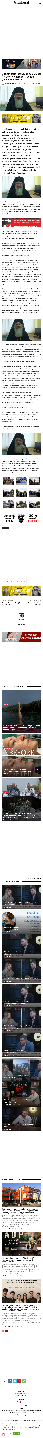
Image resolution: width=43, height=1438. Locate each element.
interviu (22, 528)
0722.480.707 (21, 1395)
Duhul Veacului (14, 528)
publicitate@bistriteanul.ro (21, 1402)
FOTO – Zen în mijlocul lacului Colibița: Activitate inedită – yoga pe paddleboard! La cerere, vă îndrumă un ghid (21, 728)
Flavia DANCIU (9, 1055)
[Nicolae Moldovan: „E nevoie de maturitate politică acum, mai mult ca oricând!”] (21, 1045)
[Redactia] (3, 83)
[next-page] (6, 825)
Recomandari (8, 748)
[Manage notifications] (3, 1434)
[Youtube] (26, 1405)
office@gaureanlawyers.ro (21, 1415)
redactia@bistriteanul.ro (21, 1393)
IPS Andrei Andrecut (31, 528)
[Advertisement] (21, 29)
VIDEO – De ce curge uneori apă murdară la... (21, 979)
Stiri (8, 56)
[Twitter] (15, 1381)
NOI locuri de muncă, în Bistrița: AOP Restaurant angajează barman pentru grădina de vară (18, 1260)
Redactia (13, 83)
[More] (29, 581)
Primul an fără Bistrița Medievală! (34, 603)
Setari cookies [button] (7, 1433)
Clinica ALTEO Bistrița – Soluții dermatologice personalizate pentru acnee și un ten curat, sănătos (20, 771)
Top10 (6, 704)
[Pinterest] (20, 1381)
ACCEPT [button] (16, 1433)
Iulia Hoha (7, 907)
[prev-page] (3, 825)
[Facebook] (10, 1381)
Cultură (12, 56)
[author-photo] (3, 1228)
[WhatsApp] (24, 1381)
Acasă (3, 56)
